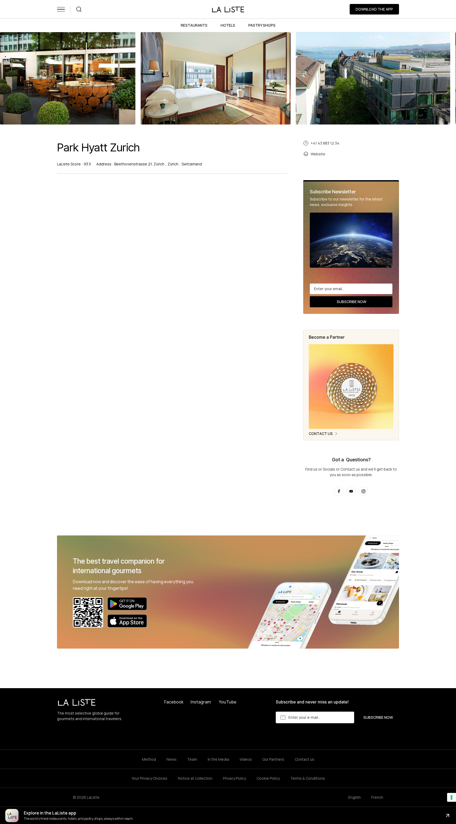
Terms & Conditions (307, 778)
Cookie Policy (268, 778)
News (172, 759)
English (354, 797)
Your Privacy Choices (149, 778)
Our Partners (273, 759)
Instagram (201, 702)
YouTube (227, 702)
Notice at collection (195, 778)
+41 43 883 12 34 (325, 143)
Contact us (304, 759)
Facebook (173, 702)
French (377, 797)
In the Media (218, 759)
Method (149, 759)
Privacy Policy (234, 778)
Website (318, 153)
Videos (246, 759)
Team (192, 759)
